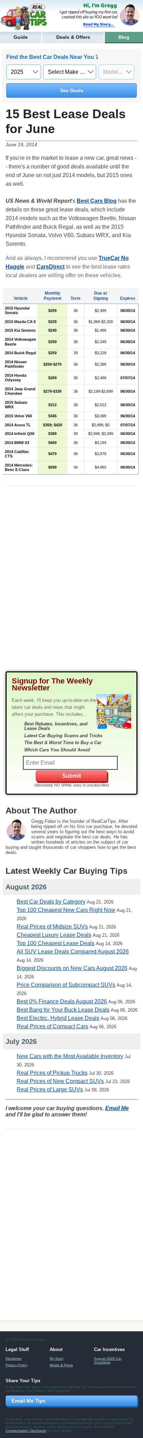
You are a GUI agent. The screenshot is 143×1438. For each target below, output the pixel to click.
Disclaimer (14, 1358)
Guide (21, 37)
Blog (123, 37)
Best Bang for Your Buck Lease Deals (63, 1010)
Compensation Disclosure (26, 1430)
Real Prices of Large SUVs (50, 1089)
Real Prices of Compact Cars (52, 1026)
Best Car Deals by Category (51, 902)
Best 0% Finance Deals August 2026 (62, 1001)
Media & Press (61, 1365)
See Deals (71, 90)
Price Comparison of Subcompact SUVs (66, 985)
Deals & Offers (73, 37)
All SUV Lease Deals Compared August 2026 (73, 952)
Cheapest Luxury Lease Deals (54, 935)
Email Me (117, 1108)
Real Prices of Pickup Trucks (52, 1073)
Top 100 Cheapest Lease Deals (55, 943)
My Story (57, 1358)
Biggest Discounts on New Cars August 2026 (72, 968)
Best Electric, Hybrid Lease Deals (58, 1018)
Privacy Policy (16, 1365)
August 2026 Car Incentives (107, 1360)
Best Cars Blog (97, 201)
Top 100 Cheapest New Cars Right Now (66, 910)
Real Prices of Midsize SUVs (52, 927)
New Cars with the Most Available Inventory (70, 1056)
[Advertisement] (71, 584)
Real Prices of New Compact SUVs (60, 1081)
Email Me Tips (28, 1401)
